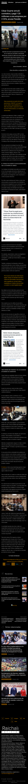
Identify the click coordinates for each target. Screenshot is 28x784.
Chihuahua (4, 654)
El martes (3, 467)
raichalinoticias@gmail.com (7, 773)
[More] (21, 564)
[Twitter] (12, 721)
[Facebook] (3, 718)
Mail (24, 718)
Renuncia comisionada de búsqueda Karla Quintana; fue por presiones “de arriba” (21, 620)
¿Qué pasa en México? (6, 679)
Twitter (15, 721)
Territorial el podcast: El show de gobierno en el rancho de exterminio (10, 586)
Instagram (16, 718)
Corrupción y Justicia (6, 22)
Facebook (7, 718)
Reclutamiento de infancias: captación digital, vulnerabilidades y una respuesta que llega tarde (10, 593)
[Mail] (21, 718)
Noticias (13, 22)
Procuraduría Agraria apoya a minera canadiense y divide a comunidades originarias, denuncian (7, 621)
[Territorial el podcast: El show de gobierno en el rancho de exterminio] (24, 587)
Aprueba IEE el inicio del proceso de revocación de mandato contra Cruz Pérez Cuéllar (10, 599)
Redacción (6, 48)
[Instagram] (12, 718)
